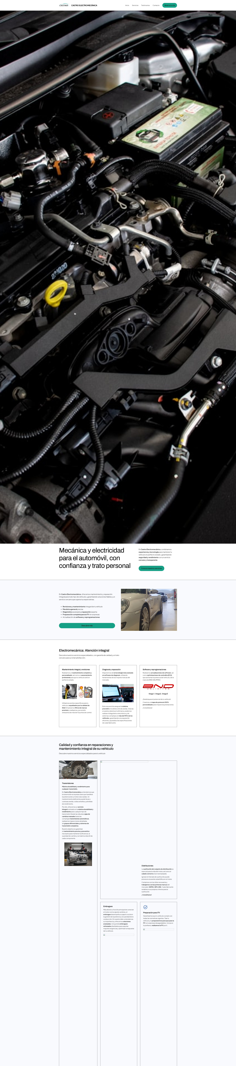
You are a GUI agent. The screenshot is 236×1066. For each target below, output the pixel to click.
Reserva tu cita (170, 5)
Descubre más (87, 625)
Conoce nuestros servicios (151, 568)
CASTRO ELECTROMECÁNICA (84, 5)
